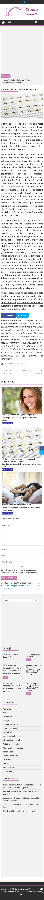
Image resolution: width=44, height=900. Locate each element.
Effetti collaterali (17, 80)
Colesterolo (7, 717)
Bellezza (6, 713)
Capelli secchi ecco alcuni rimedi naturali (19, 811)
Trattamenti (8, 771)
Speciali (6, 764)
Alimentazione (9, 709)
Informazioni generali (11, 740)
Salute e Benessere (10, 756)
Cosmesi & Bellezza (10, 724)
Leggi (28, 659)
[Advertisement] (22, 51)
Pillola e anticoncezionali (13, 748)
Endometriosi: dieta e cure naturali (11, 372)
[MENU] (9, 22)
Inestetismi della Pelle (11, 736)
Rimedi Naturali (9, 752)
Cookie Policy (30, 892)
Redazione (21, 364)
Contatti (10, 892)
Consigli (6, 721)
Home (5, 80)
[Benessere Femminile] (3, 22)
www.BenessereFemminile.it (27, 889)
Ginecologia (7, 732)
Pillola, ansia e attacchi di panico (32, 372)
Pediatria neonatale (11, 744)
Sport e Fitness (9, 767)
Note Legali (19, 892)
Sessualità (7, 760)
